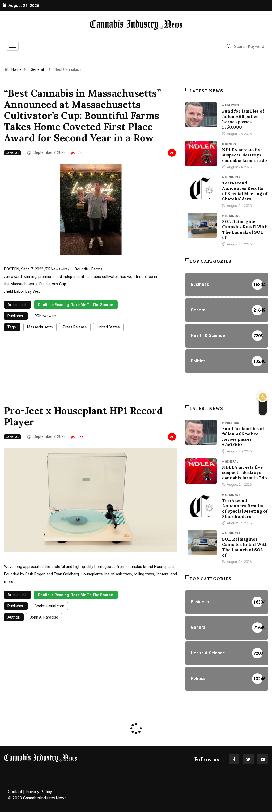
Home (16, 69)
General (37, 69)
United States (108, 327)
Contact (15, 791)
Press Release (75, 327)
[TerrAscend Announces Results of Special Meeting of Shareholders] (201, 186)
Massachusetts (40, 327)
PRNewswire (45, 316)
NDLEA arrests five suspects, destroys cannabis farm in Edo (244, 155)
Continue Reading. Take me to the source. (76, 305)
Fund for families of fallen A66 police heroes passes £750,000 (243, 119)
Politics (232, 105)
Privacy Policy (39, 791)
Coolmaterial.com (49, 606)
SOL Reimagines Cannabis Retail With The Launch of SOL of (245, 229)
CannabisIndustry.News (45, 798)
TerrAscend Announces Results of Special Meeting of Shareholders (244, 190)
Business (233, 177)
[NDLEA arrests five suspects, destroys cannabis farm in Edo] (201, 153)
